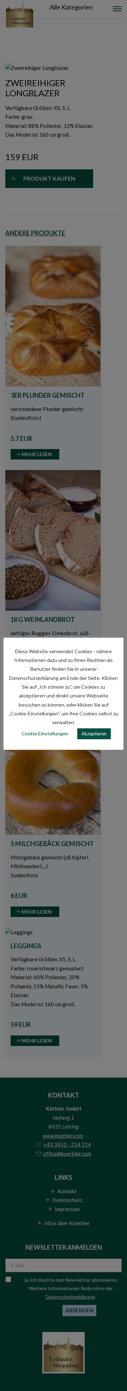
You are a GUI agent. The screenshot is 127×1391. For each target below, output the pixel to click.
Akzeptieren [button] (94, 733)
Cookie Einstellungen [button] (45, 733)
